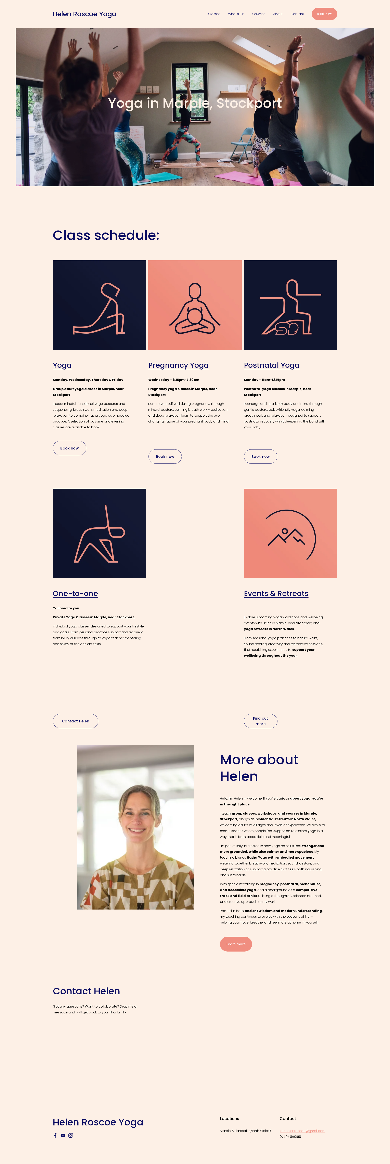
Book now (324, 14)
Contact (297, 14)
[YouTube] (63, 1135)
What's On (236, 14)
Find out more (260, 721)
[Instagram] (70, 1135)
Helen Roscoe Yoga (84, 13)
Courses (258, 14)
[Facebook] (55, 1135)
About (278, 14)
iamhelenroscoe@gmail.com (302, 1130)
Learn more (236, 944)
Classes (214, 14)
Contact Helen (75, 721)
